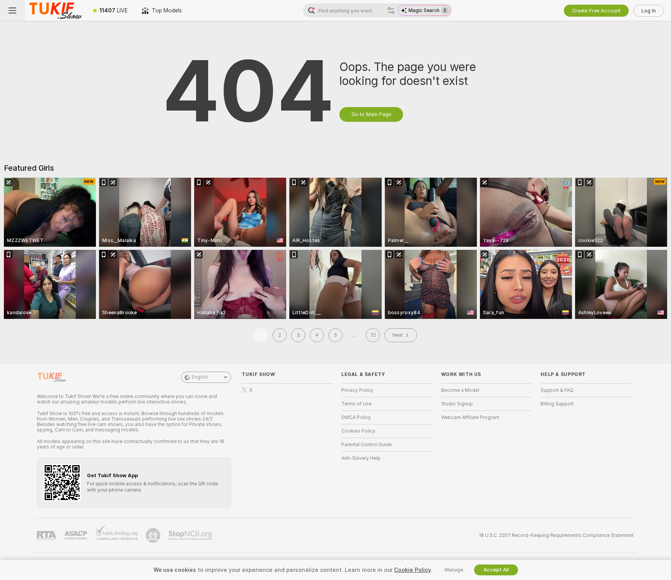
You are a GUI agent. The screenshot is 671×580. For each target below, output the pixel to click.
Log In (648, 11)
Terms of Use (356, 404)
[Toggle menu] (12, 10)
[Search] (391, 10)
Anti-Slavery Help (361, 458)
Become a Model (460, 390)
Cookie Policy (412, 570)
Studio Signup (457, 404)
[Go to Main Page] (55, 10)
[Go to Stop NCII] (191, 535)
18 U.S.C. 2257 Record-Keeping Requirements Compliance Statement (556, 535)
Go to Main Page (371, 114)
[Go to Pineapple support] (154, 535)
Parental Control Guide (366, 444)
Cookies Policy (358, 431)
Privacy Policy (357, 390)
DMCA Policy (356, 417)
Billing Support (557, 404)
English (200, 377)
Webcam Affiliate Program (470, 417)
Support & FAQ (557, 390)
